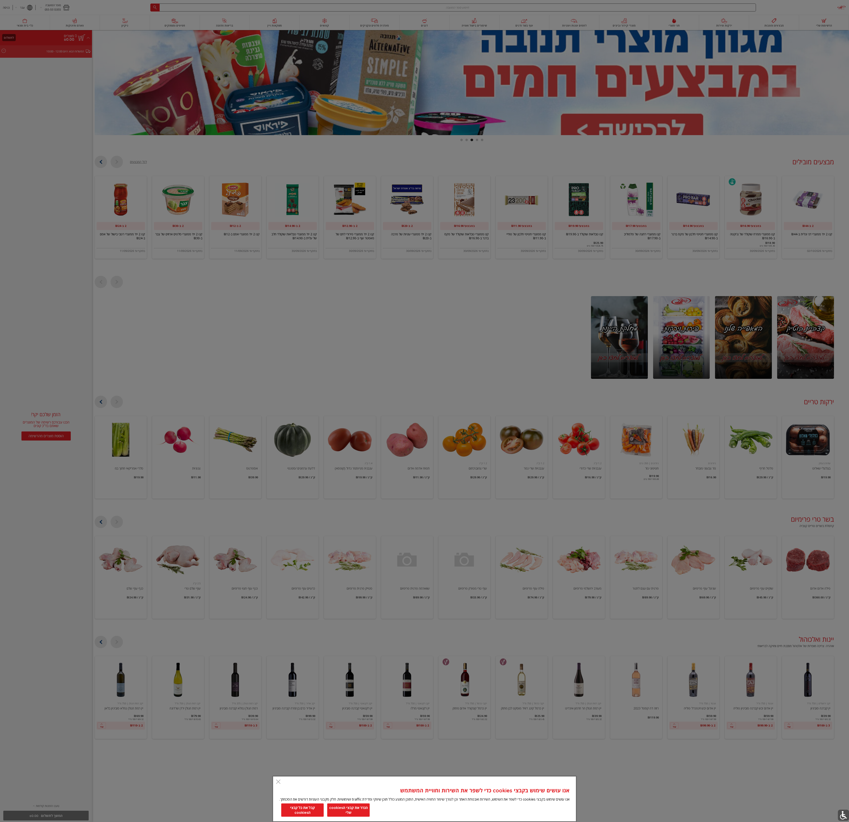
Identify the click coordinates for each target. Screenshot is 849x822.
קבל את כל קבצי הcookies (302, 810)
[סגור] (278, 782)
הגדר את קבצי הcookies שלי (348, 810)
